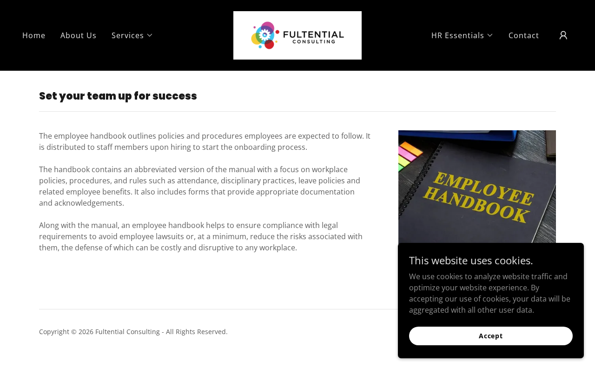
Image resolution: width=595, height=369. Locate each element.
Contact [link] (524, 35)
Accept (491, 335)
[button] (132, 35)
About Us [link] (78, 35)
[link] (297, 34)
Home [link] (34, 35)
